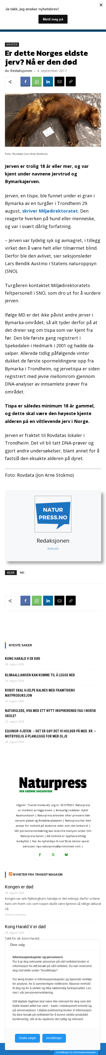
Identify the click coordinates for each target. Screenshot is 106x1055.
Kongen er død (19, 886)
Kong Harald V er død (22, 659)
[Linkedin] (48, 82)
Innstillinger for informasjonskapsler (76, 1052)
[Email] (59, 82)
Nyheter (12, 44)
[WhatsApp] (37, 82)
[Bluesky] (66, 855)
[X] (53, 855)
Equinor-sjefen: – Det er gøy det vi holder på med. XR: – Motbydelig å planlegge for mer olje (50, 733)
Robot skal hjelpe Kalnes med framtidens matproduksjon (40, 692)
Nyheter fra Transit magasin (38, 874)
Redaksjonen (53, 540)
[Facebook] (25, 82)
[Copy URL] (71, 82)
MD (22, 572)
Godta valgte (27, 1038)
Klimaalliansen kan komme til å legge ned (40, 675)
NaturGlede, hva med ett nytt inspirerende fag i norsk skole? (50, 713)
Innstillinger (54, 1038)
